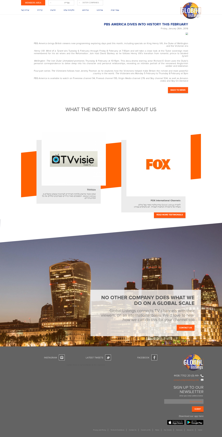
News (157, 430)
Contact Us (133, 430)
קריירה (40, 10)
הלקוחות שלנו (69, 10)
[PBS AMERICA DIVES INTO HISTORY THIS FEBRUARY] (193, 33)
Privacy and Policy (99, 430)
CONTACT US (185, 328)
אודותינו (100, 10)
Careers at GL (146, 430)
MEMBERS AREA (33, 3)
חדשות (53, 10)
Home (200, 430)
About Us (190, 430)
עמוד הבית (115, 10)
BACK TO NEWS (178, 90)
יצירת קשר (25, 10)
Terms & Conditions (117, 430)
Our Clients (168, 430)
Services (179, 430)
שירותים (85, 10)
